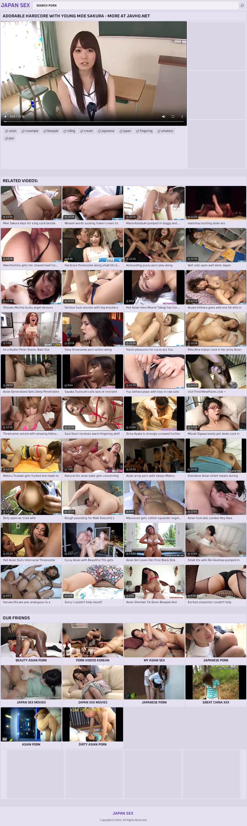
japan (127, 131)
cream (88, 131)
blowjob (52, 131)
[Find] (242, 5)
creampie (31, 131)
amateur (167, 131)
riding (71, 131)
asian (12, 131)
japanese (108, 131)
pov (11, 138)
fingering (146, 131)
